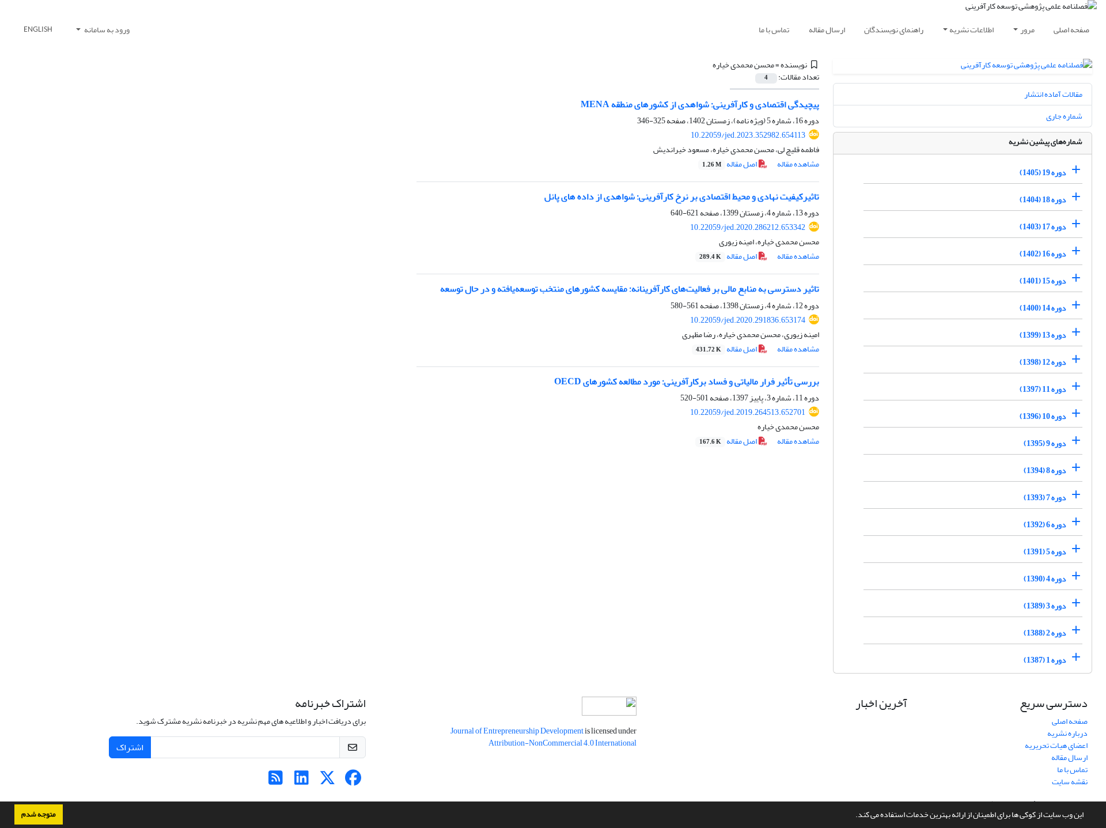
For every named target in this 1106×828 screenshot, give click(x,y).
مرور (1027, 29)
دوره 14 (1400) (1043, 308)
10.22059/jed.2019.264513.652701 (747, 412)
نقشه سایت (1070, 781)
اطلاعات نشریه (971, 29)
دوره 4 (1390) (1045, 579)
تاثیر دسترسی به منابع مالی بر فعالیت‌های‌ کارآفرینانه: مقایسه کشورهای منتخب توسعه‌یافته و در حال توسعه (629, 288)
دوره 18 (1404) (1043, 199)
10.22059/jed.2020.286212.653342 (747, 227)
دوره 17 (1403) (1043, 227)
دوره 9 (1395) (1045, 443)
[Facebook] (353, 781)
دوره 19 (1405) (1043, 172)
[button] (852, 816)
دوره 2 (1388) (1045, 633)
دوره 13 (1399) (1043, 335)
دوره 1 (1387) (1045, 660)
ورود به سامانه (106, 29)
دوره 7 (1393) (1045, 497)
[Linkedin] (301, 781)
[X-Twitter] (327, 781)
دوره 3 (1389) (1045, 606)
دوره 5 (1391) (1045, 551)
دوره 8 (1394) (1045, 470)
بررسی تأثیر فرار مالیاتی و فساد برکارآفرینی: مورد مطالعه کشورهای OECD (686, 381)
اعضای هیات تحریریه (1056, 745)
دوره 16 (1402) (1043, 254)
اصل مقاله (730, 164)
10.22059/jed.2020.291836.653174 (747, 320)
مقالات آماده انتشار (1053, 94)
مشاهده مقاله (798, 164)
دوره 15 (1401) (1043, 281)
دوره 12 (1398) (1043, 362)
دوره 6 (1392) (1045, 524)
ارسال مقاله (827, 29)
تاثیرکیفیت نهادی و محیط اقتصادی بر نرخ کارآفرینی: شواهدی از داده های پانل (681, 196)
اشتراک (129, 747)
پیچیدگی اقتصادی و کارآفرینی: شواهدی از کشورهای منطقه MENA (700, 104)
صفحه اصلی (1071, 29)
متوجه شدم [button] (38, 814)
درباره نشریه (1067, 733)
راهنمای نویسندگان (893, 29)
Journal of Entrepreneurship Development (517, 731)
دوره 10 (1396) (1043, 416)
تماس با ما (774, 29)
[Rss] (275, 781)
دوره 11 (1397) (1043, 389)
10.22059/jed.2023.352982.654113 (748, 135)
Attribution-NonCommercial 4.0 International (562, 743)
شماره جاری (1064, 116)
